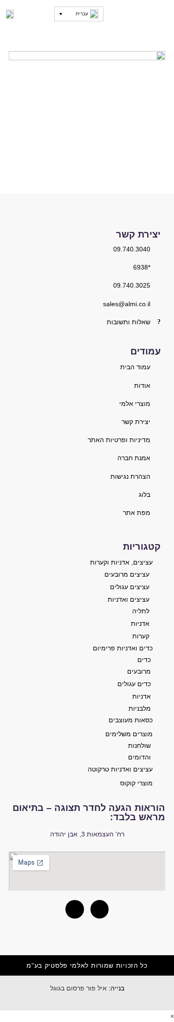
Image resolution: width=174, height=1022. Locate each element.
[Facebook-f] (74, 909)
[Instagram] (99, 909)
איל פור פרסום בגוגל (78, 988)
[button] (161, 14)
